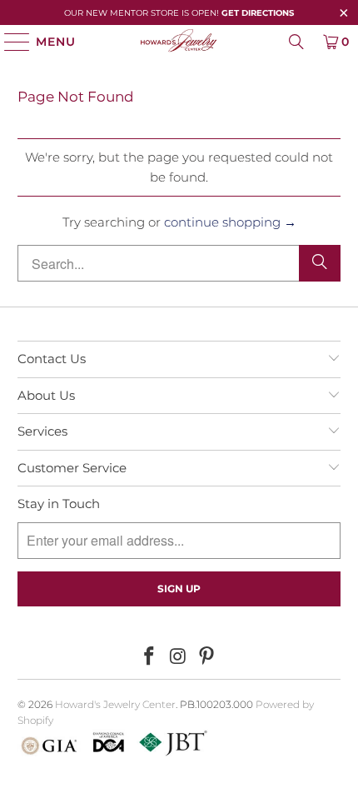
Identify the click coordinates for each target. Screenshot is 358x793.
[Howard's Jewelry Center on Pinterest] (207, 657)
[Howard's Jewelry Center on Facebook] (149, 657)
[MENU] (9, 41)
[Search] (296, 41)
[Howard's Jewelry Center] (179, 41)
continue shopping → (230, 222)
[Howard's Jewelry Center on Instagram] (178, 657)
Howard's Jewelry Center (115, 704)
